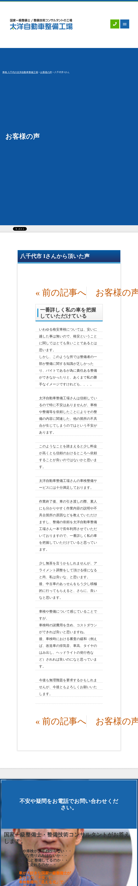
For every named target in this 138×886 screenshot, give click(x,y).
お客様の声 (46, 72)
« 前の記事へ (60, 293)
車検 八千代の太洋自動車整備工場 (20, 72)
